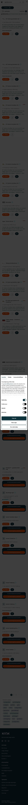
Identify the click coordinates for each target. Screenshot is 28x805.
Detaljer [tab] (10, 377)
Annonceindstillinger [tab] (18, 377)
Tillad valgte (14, 422)
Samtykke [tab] (3, 377)
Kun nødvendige (14, 427)
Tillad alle (14, 418)
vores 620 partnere (8, 383)
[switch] (25, 404)
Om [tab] (26, 377)
